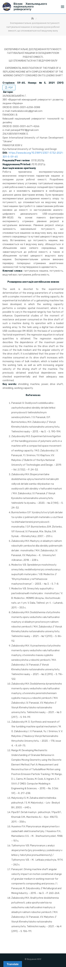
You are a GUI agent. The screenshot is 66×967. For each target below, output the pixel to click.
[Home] (32, 18)
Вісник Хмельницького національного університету (30, 6)
